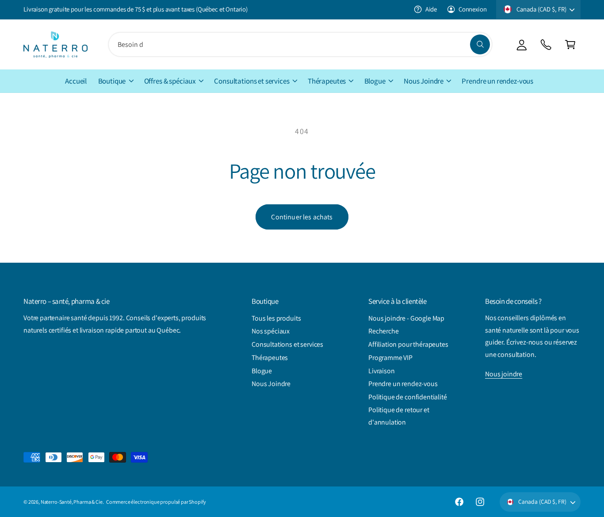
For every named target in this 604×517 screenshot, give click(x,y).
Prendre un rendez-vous (403, 383)
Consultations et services (251, 81)
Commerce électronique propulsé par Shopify (156, 501)
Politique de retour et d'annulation (398, 416)
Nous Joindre (423, 81)
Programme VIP (390, 357)
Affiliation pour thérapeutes (408, 344)
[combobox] (300, 44)
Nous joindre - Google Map (406, 318)
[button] (570, 44)
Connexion (472, 9)
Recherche (383, 331)
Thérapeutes (327, 81)
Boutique (112, 81)
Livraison (381, 370)
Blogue (375, 81)
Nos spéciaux (271, 331)
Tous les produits (276, 318)
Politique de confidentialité (407, 397)
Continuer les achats (302, 217)
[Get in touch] (546, 44)
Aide (431, 9)
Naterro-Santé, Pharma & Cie (72, 501)
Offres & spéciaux (170, 81)
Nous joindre (503, 374)
